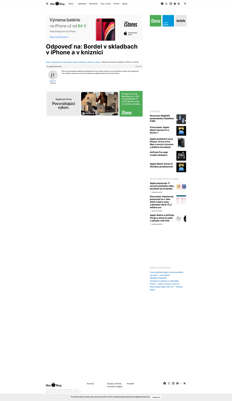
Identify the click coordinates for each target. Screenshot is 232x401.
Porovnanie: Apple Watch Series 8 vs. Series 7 (159, 130)
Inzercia (90, 383)
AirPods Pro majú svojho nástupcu (159, 153)
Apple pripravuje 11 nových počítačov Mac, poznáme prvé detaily (162, 186)
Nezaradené (67, 62)
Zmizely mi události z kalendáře (164, 281)
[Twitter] (166, 3)
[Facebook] (162, 3)
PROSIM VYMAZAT (158, 278)
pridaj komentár (157, 192)
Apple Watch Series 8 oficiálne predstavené (161, 165)
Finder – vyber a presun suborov (165, 284)
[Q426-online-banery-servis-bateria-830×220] (94, 27)
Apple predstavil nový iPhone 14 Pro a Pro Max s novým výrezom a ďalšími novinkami (161, 143)
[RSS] (179, 3)
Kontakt (130, 383)
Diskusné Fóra (57, 62)
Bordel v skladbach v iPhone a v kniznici (87, 62)
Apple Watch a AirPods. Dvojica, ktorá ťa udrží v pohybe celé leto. (162, 218)
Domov (48, 62)
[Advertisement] (168, 67)
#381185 (138, 66)
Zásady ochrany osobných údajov (115, 385)
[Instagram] (171, 3)
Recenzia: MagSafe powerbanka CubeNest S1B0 (162, 118)
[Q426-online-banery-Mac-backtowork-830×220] (94, 103)
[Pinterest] (175, 3)
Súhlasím (156, 397)
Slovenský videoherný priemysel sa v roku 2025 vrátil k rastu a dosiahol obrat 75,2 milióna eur (162, 202)
